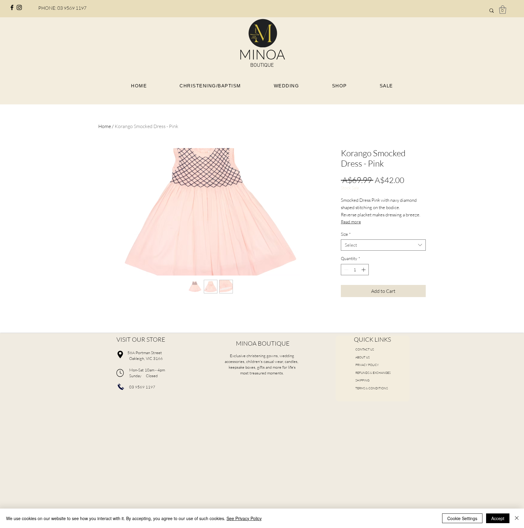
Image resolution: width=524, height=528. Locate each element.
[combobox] (383, 245)
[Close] (516, 518)
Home (104, 126)
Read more (351, 221)
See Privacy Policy (244, 518)
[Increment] (364, 269)
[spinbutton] (354, 269)
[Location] (120, 354)
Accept (497, 518)
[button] (502, 9)
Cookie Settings (462, 518)
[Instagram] (19, 7)
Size (346, 234)
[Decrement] (345, 269)
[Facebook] (11, 7)
